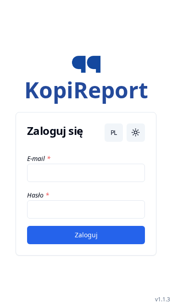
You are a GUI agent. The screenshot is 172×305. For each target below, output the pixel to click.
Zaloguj (86, 234)
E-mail (36, 158)
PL (114, 132)
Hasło (35, 195)
